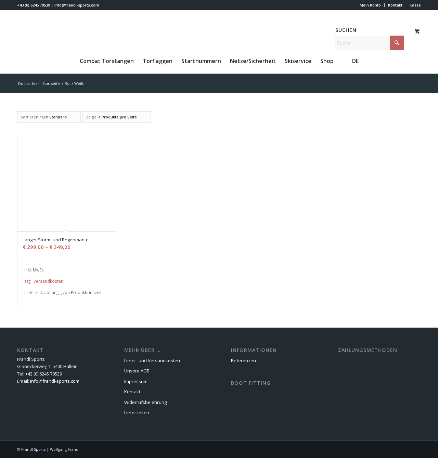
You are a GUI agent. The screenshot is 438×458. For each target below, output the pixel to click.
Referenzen (243, 360)
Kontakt (395, 5)
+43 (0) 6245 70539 (33, 5)
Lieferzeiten (136, 412)
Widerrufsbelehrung (145, 402)
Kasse (415, 5)
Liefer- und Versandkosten (152, 360)
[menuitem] (370, 5)
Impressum (135, 381)
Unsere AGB (137, 371)
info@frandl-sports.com (76, 5)
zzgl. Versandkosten (43, 281)
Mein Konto (370, 5)
